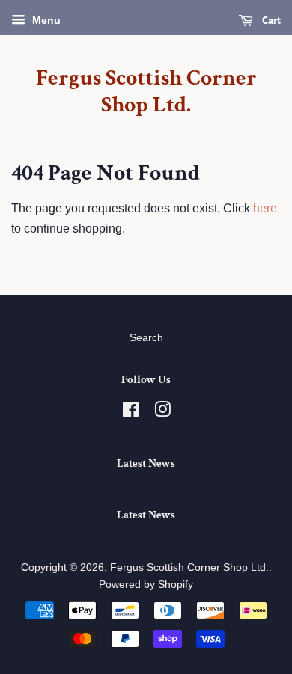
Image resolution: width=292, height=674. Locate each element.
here (265, 208)
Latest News (146, 463)
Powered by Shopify (146, 584)
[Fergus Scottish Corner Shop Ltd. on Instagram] (162, 412)
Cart (270, 20)
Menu (45, 20)
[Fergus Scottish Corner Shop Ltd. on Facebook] (130, 412)
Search (146, 337)
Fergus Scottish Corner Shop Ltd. (146, 92)
